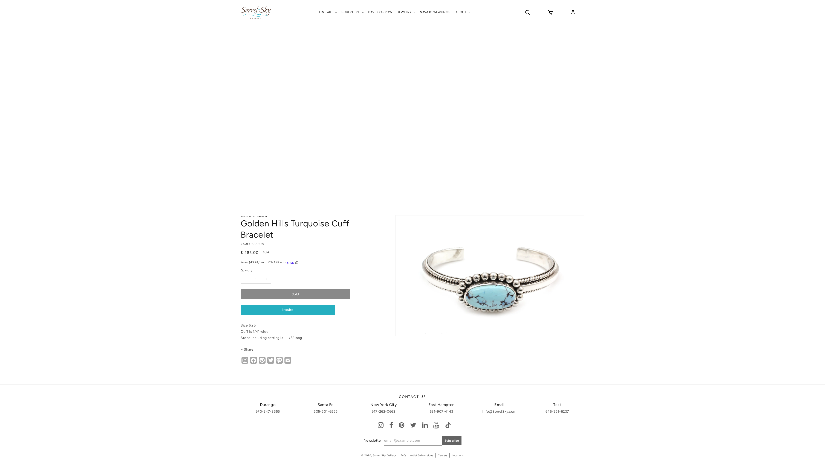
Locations (458, 455)
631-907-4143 (441, 411)
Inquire (287, 309)
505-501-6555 (326, 411)
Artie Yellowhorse (254, 216)
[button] (327, 12)
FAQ (403, 455)
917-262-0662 (383, 411)
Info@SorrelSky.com (499, 411)
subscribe (452, 441)
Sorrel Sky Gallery (384, 455)
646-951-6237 (557, 411)
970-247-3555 (268, 411)
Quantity (246, 270)
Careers (443, 455)
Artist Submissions (421, 455)
